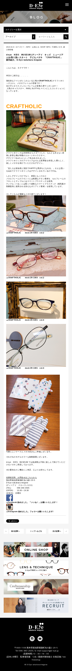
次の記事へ (57, 531)
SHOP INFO (45, 47)
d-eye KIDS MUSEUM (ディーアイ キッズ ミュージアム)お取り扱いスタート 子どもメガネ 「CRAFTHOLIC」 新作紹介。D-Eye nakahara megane (35, 57)
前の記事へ (15, 531)
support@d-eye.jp (50, 650)
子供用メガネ (57, 47)
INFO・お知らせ (32, 47)
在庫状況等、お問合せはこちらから (21, 477)
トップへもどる (36, 531)
